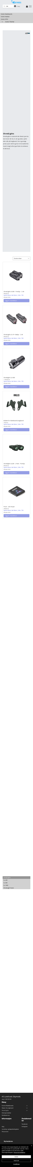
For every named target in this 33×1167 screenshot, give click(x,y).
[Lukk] (30, 1147)
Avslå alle (16, 1160)
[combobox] (21, 258)
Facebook (24, 1124)
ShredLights (7, 877)
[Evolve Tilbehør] (2, 21)
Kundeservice (6, 1115)
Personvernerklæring (19, 1152)
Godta (16, 1157)
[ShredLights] (27, 1110)
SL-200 (5, 880)
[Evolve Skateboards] (27, 1105)
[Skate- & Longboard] (27, 1108)
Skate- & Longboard (7, 1108)
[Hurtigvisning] (16, 275)
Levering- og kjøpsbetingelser (10, 1129)
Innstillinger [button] (16, 1164)
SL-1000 (6, 885)
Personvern (5, 1131)
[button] (27, 6)
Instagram (25, 1126)
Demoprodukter (6, 1113)
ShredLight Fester (9, 888)
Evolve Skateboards (7, 1105)
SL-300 (5, 883)
